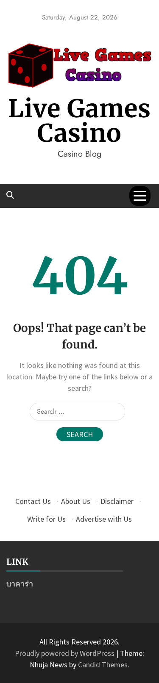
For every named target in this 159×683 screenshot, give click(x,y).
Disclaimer (117, 501)
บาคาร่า (19, 584)
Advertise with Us (104, 519)
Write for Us (46, 519)
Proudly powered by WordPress (65, 653)
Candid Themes (103, 664)
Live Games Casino (79, 121)
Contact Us (33, 501)
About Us (75, 501)
